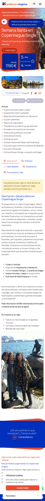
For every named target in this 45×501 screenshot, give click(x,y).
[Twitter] (36, 93)
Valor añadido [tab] (11, 166)
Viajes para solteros (10, 12)
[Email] (40, 93)
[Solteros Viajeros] (15, 4)
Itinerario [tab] (26, 161)
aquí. (30, 189)
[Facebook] (31, 93)
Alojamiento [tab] (29, 166)
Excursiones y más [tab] (13, 172)
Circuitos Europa (27, 12)
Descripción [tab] (10, 161)
